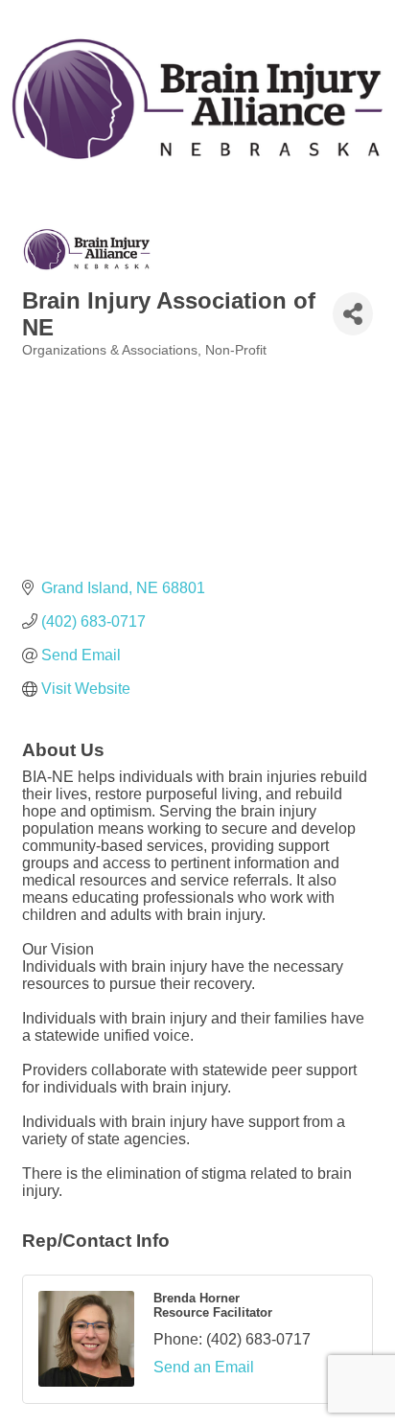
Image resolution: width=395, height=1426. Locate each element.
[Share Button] (353, 313)
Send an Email (203, 1367)
